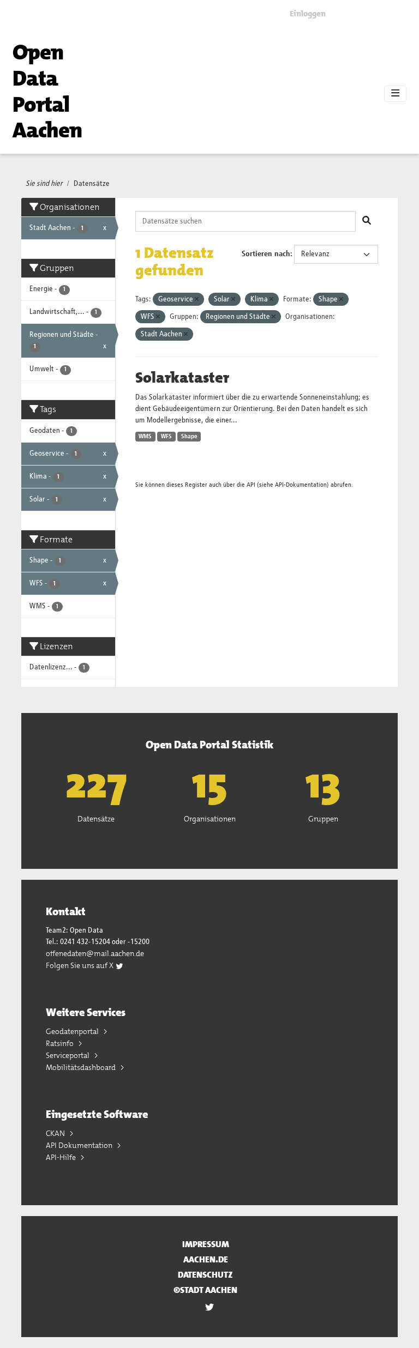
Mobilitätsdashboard (81, 1067)
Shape (189, 436)
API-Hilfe (61, 1157)
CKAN (56, 1133)
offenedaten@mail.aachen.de (95, 953)
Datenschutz (205, 1274)
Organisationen (210, 819)
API (251, 484)
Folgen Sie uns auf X (80, 965)
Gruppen (323, 819)
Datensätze (92, 184)
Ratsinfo (60, 1043)
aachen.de (205, 1259)
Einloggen (308, 13)
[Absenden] (366, 221)
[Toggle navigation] (395, 94)
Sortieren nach (266, 254)
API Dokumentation (80, 1145)
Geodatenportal (73, 1031)
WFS (166, 436)
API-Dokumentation (301, 484)
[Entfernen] (197, 300)
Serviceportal (68, 1055)
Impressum (205, 1244)
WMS (145, 436)
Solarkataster (182, 378)
